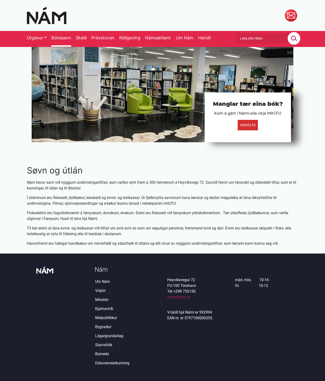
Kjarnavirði (104, 308)
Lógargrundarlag (109, 336)
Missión (101, 299)
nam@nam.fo (178, 297)
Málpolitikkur (106, 317)
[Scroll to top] (314, 370)
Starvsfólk (103, 345)
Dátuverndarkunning (112, 363)
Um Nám (102, 281)
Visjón (100, 290)
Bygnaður (103, 327)
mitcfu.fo (248, 125)
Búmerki (102, 354)
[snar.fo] (46, 15)
